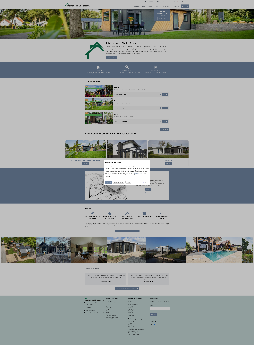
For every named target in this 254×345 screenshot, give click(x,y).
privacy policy (136, 173)
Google (141, 173)
